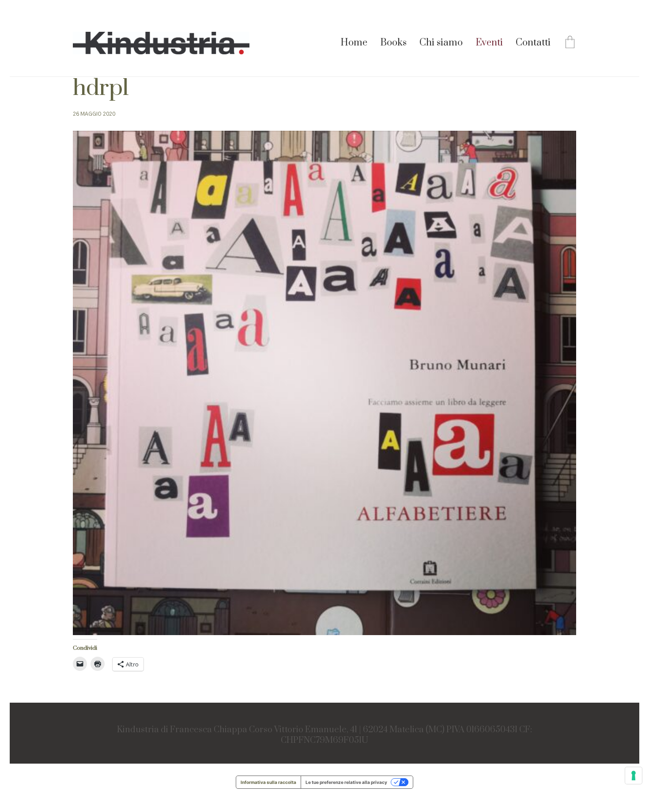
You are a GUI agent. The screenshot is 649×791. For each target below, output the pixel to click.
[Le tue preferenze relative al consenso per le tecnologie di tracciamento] (633, 775)
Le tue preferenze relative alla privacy (346, 782)
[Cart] (570, 43)
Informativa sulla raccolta (268, 782)
